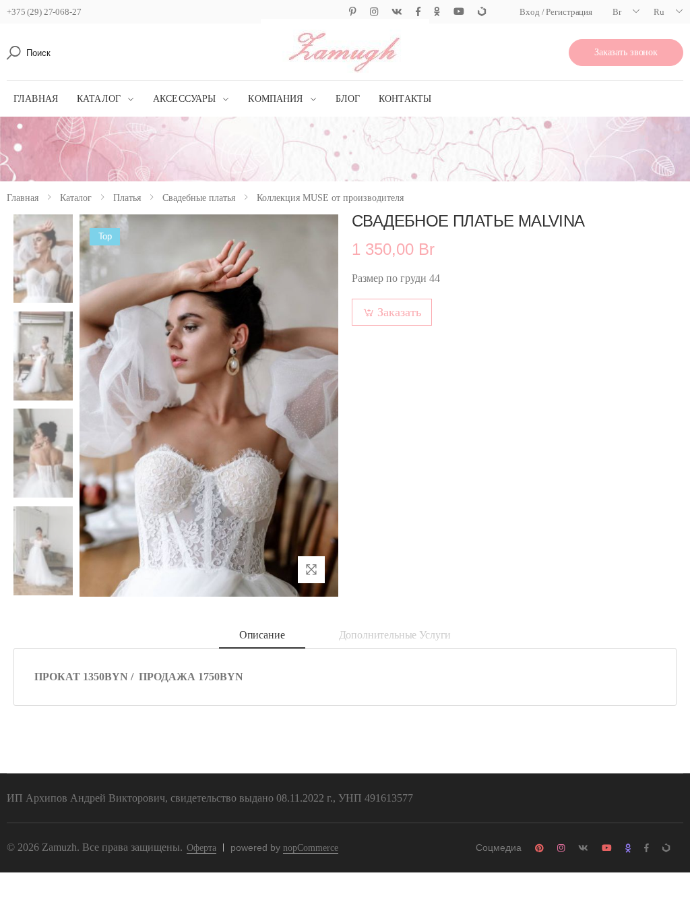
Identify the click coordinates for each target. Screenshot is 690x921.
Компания (275, 99)
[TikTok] (482, 12)
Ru (659, 12)
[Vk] (396, 12)
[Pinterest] (352, 12)
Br (617, 12)
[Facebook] (418, 12)
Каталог (99, 99)
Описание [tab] (262, 635)
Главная (35, 99)
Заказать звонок (626, 52)
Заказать (399, 312)
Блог (348, 99)
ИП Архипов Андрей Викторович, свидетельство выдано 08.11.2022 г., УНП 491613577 (210, 798)
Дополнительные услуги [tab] (395, 635)
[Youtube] (458, 12)
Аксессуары (184, 99)
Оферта (201, 848)
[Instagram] (374, 12)
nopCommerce (310, 848)
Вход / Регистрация (556, 12)
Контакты (405, 99)
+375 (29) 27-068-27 (44, 12)
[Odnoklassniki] (437, 12)
